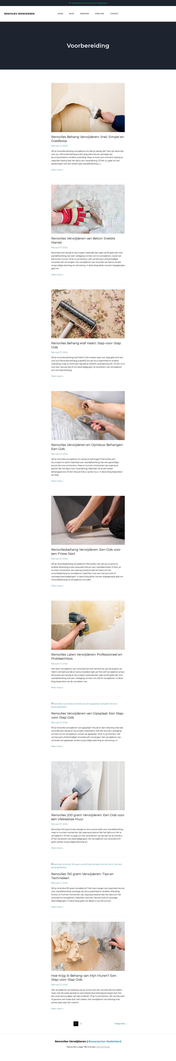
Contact (114, 14)
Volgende (121, 1023)
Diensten (84, 14)
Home (60, 14)
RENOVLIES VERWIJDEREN (19, 13)
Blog (71, 14)
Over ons (99, 14)
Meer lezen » (57, 169)
